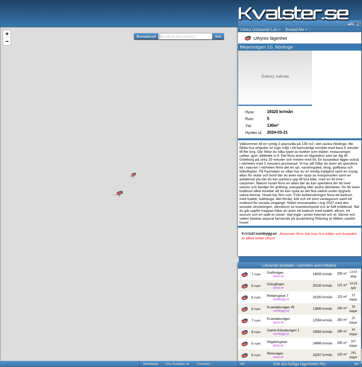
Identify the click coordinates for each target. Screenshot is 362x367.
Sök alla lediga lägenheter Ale (299, 364)
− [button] (7, 41)
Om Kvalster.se (178, 364)
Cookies (203, 364)
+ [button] (7, 34)
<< (242, 364)
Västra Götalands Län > (260, 30)
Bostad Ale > (296, 30)
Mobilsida (150, 364)
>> (356, 364)
